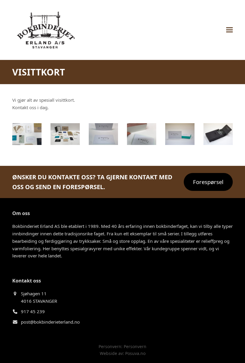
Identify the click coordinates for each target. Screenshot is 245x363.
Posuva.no (135, 353)
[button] (229, 29)
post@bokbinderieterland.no (50, 322)
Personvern (135, 346)
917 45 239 (33, 311)
